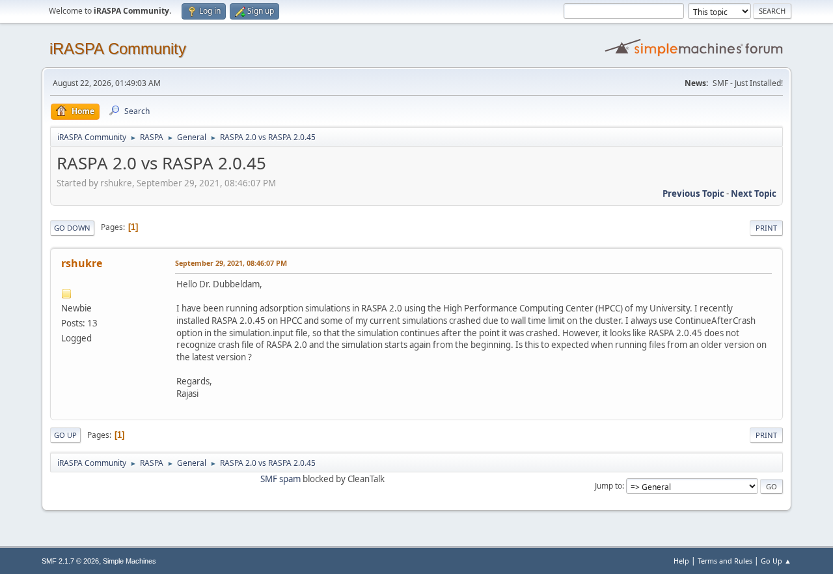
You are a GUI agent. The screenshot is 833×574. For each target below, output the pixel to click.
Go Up (65, 435)
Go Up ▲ (776, 561)
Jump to (608, 485)
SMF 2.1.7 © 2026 (70, 561)
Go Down (72, 228)
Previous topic (693, 193)
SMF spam (280, 479)
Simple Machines (129, 561)
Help (681, 561)
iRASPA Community (117, 48)
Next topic (753, 193)
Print (766, 228)
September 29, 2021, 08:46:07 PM (231, 263)
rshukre (81, 263)
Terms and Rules (725, 561)
